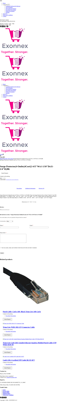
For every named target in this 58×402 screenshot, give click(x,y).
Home (4, 84)
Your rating (3, 221)
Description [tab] (19, 188)
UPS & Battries (9, 88)
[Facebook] (1, 397)
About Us (5, 94)
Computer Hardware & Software (13, 86)
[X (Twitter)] (2, 397)
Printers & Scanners (10, 91)
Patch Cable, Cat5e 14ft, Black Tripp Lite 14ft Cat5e (22, 312)
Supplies (7, 93)
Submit (2, 253)
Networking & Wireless (11, 89)
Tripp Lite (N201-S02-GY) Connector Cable (19, 327)
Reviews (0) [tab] (41, 188)
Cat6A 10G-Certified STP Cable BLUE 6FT (19, 360)
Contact (4, 97)
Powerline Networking (11, 90)
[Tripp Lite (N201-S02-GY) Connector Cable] (30, 323)
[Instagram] (4, 397)
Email (31, 225)
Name (2, 225)
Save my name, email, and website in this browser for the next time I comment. (19, 247)
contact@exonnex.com (11, 377)
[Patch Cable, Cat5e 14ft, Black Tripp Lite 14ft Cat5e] (30, 286)
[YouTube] (6, 397)
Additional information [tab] (30, 188)
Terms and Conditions (8, 95)
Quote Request (4, 173)
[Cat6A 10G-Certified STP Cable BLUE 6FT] (30, 356)
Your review (3, 232)
